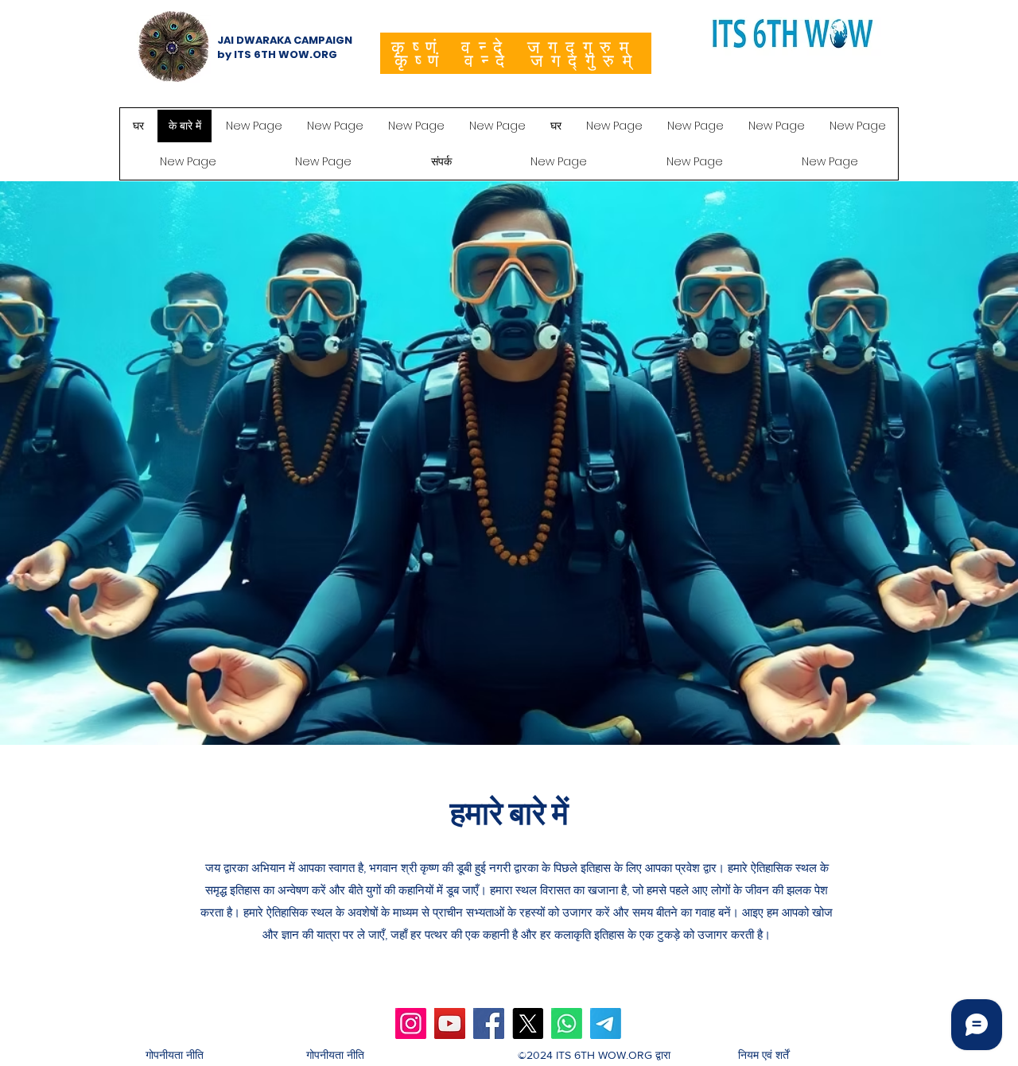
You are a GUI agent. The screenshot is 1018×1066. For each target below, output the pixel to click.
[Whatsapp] (566, 1023)
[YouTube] (449, 1023)
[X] (527, 1023)
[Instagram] (410, 1023)
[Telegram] (605, 1023)
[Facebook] (488, 1023)
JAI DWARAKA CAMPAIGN (284, 40)
